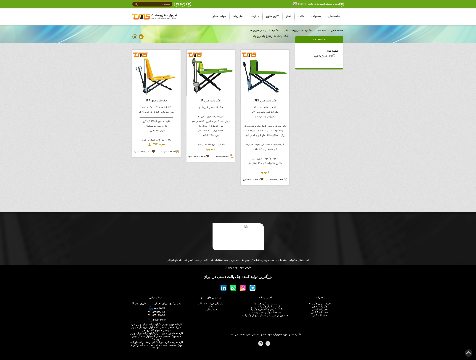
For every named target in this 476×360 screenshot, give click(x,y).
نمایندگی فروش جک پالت (247, 260)
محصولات (316, 16)
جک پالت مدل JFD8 (265, 100)
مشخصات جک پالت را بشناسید (265, 312)
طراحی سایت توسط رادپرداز (238, 267)
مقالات (301, 16)
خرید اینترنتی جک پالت (299, 260)
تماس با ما (238, 16)
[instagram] (243, 288)
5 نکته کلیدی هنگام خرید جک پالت (265, 309)
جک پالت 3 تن (319, 315)
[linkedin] (223, 288)
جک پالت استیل (320, 309)
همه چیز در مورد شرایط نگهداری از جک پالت (265, 315)
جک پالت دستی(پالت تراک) (298, 30)
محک (210, 306)
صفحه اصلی (334, 16)
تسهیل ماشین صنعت (248, 334)
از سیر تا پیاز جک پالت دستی (265, 306)
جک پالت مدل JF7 (156, 100)
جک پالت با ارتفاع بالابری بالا (264, 30)
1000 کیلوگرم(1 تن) (323, 56)
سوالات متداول (219, 16)
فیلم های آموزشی (174, 260)
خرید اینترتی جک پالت (319, 303)
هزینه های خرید (267, 260)
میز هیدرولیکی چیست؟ (265, 303)
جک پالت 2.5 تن (319, 312)
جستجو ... (166, 4)
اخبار (288, 16)
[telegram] (252, 288)
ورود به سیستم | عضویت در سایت (323, 4)
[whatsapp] (233, 288)
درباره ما (255, 16)
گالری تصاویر (272, 16)
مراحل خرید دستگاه (225, 260)
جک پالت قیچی (319, 306)
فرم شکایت (211, 309)
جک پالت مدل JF (211, 100)
